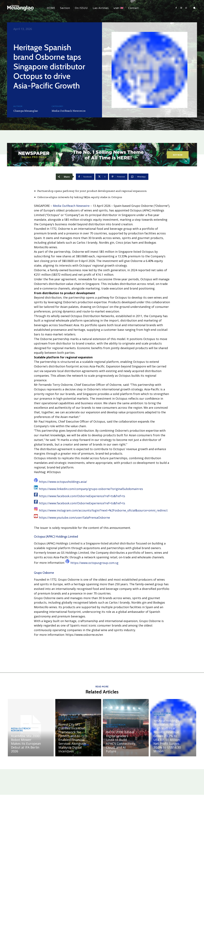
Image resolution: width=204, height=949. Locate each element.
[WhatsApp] (186, 8)
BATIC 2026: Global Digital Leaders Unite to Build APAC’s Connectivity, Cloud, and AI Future (121, 741)
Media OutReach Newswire (68, 110)
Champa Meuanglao (25, 110)
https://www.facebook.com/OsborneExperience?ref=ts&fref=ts (82, 496)
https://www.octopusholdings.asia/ (63, 482)
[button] (194, 8)
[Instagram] (181, 8)
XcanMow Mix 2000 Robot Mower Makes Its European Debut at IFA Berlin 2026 (26, 743)
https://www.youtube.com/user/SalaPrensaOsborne (74, 517)
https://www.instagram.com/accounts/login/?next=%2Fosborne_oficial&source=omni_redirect (103, 510)
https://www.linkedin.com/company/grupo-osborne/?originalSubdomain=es (91, 489)
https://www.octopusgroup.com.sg (94, 563)
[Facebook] (176, 8)
